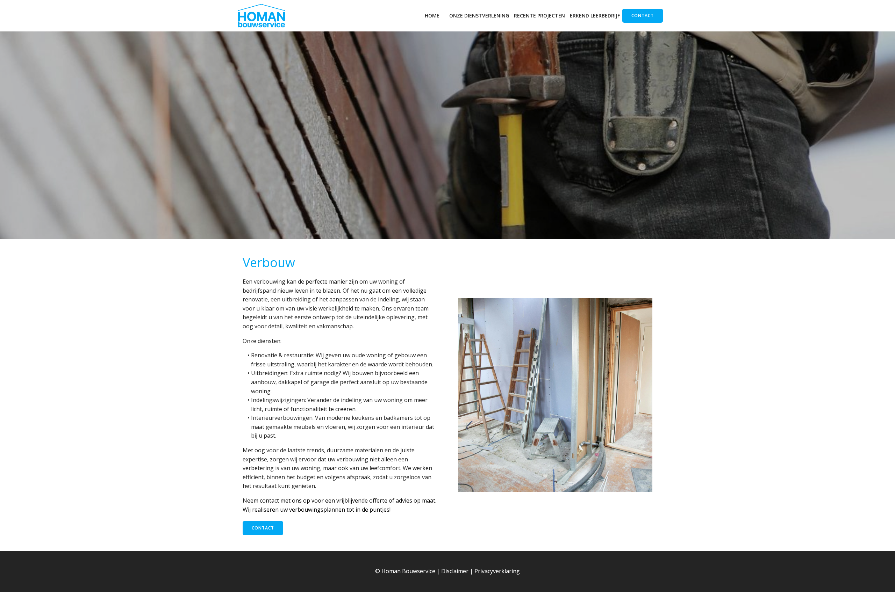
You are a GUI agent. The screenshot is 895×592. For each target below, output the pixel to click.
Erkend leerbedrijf (595, 15)
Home (432, 15)
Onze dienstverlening (479, 15)
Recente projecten (539, 15)
